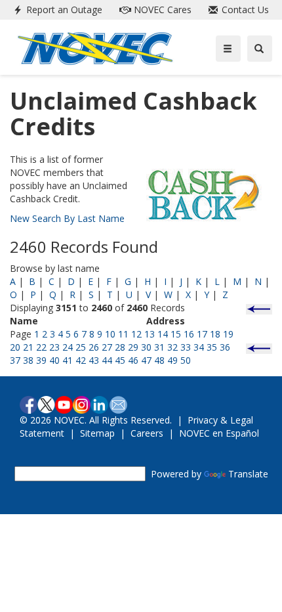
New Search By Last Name (67, 218)
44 (107, 360)
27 (107, 347)
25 (80, 347)
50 (185, 360)
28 (120, 347)
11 (123, 334)
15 (176, 334)
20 (15, 347)
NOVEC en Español (219, 433)
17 (202, 334)
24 (67, 347)
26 (94, 347)
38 (28, 360)
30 (146, 347)
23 (54, 347)
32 (172, 347)
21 (28, 347)
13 (149, 334)
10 (110, 334)
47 (146, 360)
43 (94, 360)
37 (15, 360)
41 (67, 360)
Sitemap (97, 433)
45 (120, 360)
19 (228, 334)
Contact (244, 9)
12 (136, 334)
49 (172, 360)
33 (185, 347)
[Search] (259, 48)
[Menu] (228, 48)
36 (225, 347)
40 (54, 360)
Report (63, 9)
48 (159, 360)
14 (162, 334)
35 (212, 347)
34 (198, 347)
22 (41, 347)
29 (133, 347)
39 (41, 360)
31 (159, 347)
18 (215, 334)
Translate (248, 474)
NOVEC (161, 9)
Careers (147, 433)
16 (189, 334)
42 (80, 360)
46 (133, 360)
